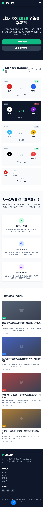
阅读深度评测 (23, 48)
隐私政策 (4, 478)
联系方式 (4, 475)
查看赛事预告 (22, 42)
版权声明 (4, 481)
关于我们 (4, 472)
